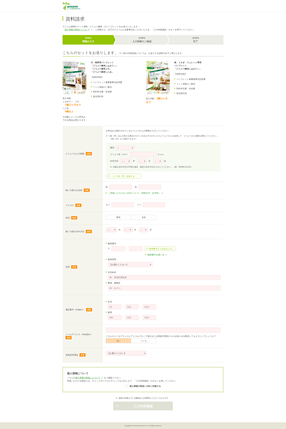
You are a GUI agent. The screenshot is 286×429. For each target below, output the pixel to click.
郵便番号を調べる (156, 255)
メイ (139, 204)
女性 (144, 217)
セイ (108, 204)
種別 (112, 147)
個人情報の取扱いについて (77, 29)
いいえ (144, 341)
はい (118, 341)
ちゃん (161, 154)
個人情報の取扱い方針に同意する (145, 386)
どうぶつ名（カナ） (119, 154)
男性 (118, 217)
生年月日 (114, 161)
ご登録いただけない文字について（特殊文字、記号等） (134, 193)
